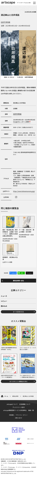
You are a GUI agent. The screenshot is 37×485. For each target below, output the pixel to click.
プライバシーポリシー (22, 415)
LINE (22, 273)
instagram (16, 197)
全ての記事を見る (18, 312)
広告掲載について (24, 404)
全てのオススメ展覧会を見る (18, 381)
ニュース (4, 296)
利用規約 (11, 415)
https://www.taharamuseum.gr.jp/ (24, 191)
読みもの (4, 306)
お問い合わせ (18, 418)
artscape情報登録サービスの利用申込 (15, 410)
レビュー (4, 301)
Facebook (13, 273)
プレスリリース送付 (18, 407)
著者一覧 (31, 410)
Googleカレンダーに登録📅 (22, 122)
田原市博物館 (5, 22)
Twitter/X (30, 273)
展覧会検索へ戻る (18, 281)
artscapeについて (12, 404)
